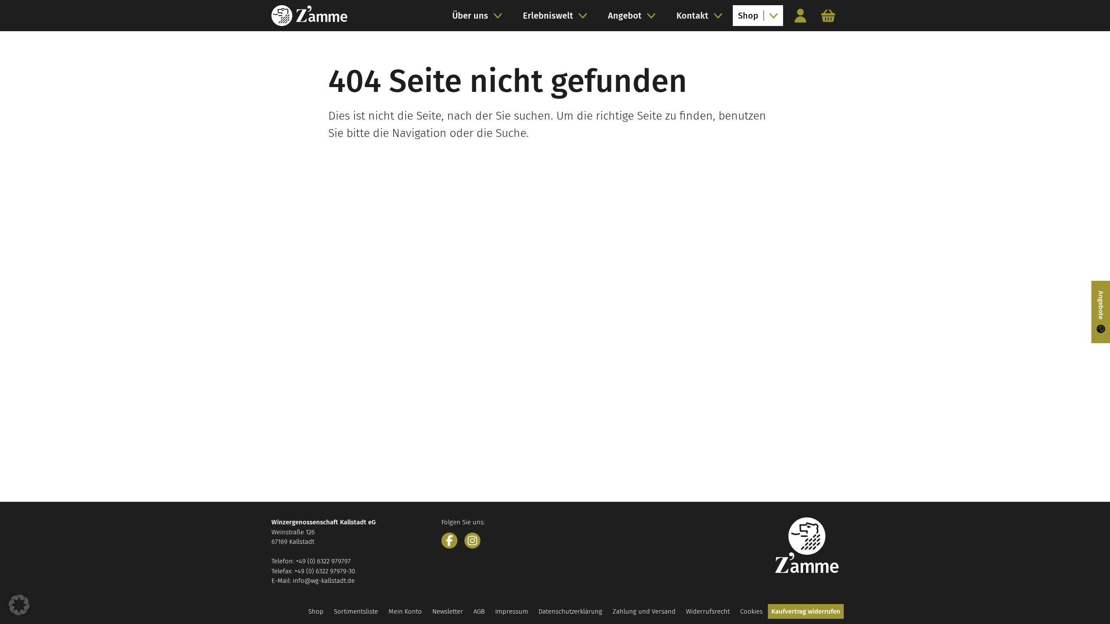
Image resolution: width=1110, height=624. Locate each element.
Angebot (625, 15)
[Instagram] (472, 541)
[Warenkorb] (828, 15)
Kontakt (692, 15)
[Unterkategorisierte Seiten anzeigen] (500, 15)
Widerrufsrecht (708, 611)
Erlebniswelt (548, 15)
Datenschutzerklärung (570, 611)
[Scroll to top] (1087, 601)
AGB (479, 611)
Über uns (470, 15)
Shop (748, 15)
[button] (19, 605)
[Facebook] (449, 541)
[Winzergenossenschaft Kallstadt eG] (309, 15)
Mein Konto (405, 611)
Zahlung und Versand (644, 611)
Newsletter (447, 611)
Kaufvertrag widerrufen (805, 611)
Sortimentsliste (356, 611)
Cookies (751, 611)
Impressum (511, 611)
